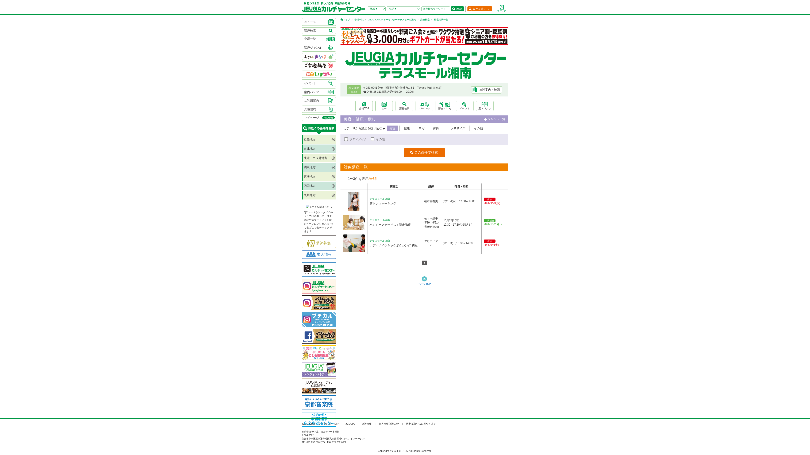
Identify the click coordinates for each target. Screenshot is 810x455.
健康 (407, 128)
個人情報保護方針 (389, 423)
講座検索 (425, 19)
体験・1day (444, 108)
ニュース (384, 108)
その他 (478, 128)
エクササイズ (456, 128)
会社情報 (367, 423)
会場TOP (364, 108)
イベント (465, 108)
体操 (436, 128)
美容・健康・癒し (360, 119)
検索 (459, 9)
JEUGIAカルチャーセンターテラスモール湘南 (392, 19)
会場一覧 (359, 19)
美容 (392, 128)
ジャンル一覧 (496, 119)
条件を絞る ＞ (481, 9)
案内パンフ (484, 108)
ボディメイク (358, 139)
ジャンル (424, 108)
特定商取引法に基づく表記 (421, 423)
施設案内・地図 (489, 89)
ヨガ (421, 128)
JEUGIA (350, 423)
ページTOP (424, 283)
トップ (346, 19)
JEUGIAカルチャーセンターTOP (320, 423)
